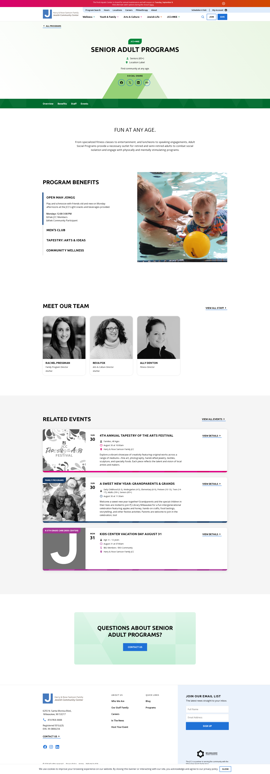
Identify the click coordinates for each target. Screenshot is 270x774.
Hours (106, 10)
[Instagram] (51, 747)
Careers (128, 10)
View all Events (212, 419)
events (84, 103)
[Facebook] (45, 747)
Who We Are (117, 701)
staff (73, 103)
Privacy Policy (71, 764)
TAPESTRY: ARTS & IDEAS (66, 240)
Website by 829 (92, 764)
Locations (117, 10)
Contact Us (135, 647)
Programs (151, 707)
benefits (62, 103)
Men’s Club (55, 230)
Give (222, 17)
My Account (217, 10)
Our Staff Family (120, 707)
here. (152, 5)
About (154, 10)
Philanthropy (142, 10)
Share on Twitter (130, 82)
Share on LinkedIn (138, 82)
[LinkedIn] (57, 747)
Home (81, 764)
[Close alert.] (223, 3)
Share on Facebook (121, 82)
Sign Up (207, 726)
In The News (117, 720)
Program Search (93, 10)
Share (146, 82)
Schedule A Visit (199, 10)
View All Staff (215, 308)
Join (211, 17)
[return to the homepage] (63, 698)
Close (225, 769)
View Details (210, 435)
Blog (148, 701)
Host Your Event (119, 727)
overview (48, 103)
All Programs (53, 26)
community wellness (65, 250)
